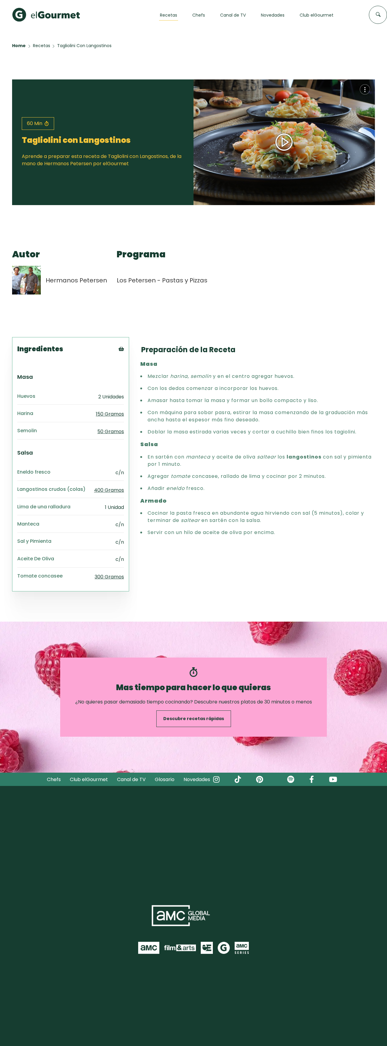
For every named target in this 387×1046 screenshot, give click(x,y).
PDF (129, 374)
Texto (132, 359)
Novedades (197, 779)
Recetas (41, 46)
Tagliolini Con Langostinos (84, 46)
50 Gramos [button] (110, 431)
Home (19, 46)
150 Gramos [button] (110, 413)
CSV (130, 366)
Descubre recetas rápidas (193, 719)
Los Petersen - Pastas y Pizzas (162, 280)
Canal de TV (131, 779)
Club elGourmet (89, 779)
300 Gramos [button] (109, 576)
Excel (131, 381)
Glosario (164, 779)
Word (131, 389)
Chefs (54, 779)
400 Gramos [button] (109, 490)
